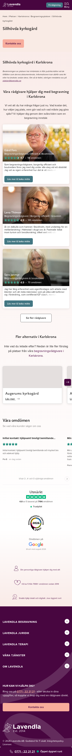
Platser (12, 16)
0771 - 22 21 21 (25, 751)
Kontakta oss (13, 43)
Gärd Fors (10, 150)
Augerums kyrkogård (22, 393)
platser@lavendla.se (12, 80)
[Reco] (36, 523)
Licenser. (7, 744)
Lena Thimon (12, 212)
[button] (32, 453)
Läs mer (10, 399)
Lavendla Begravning (20, 622)
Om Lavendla (13, 666)
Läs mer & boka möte (18, 179)
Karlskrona (23, 16)
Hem (5, 16)
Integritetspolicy (55, 741)
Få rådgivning (54, 5)
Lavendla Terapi (15, 644)
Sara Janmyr (11, 274)
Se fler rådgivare (36, 318)
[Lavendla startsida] (12, 5)
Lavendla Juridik (16, 633)
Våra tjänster (14, 655)
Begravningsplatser (40, 16)
